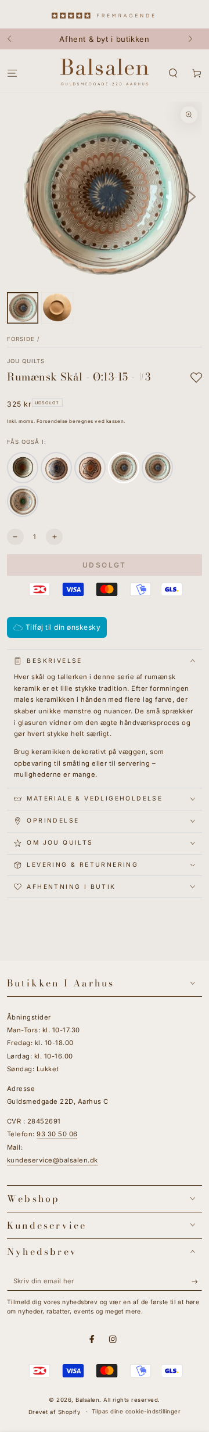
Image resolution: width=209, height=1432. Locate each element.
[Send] (197, 1281)
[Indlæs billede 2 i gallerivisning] (57, 308)
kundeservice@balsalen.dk (52, 1160)
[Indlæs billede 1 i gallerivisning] (22, 308)
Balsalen (87, 1400)
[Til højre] (194, 38)
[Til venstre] (15, 38)
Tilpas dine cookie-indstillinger (136, 1411)
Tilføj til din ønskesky (63, 627)
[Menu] (12, 73)
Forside (21, 339)
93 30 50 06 (57, 1134)
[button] (173, 73)
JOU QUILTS (26, 361)
